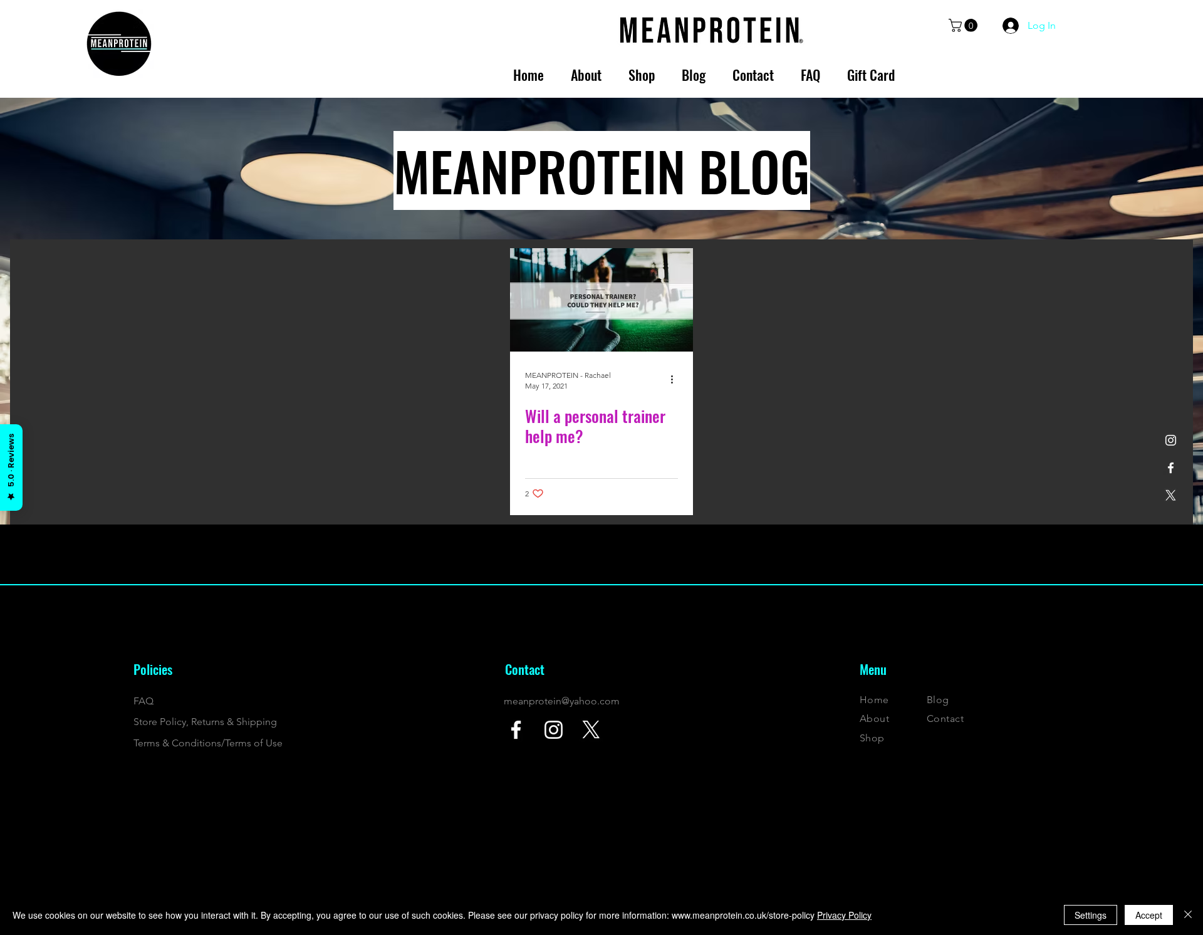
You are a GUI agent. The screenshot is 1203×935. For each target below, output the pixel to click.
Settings (1091, 915)
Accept (1148, 915)
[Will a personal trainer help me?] (601, 300)
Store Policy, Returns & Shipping (205, 722)
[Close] (1187, 915)
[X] (1171, 495)
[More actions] (676, 379)
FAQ (143, 701)
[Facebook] (1171, 468)
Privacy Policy (844, 915)
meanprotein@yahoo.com (562, 701)
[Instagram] (1171, 440)
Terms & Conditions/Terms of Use (208, 743)
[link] (965, 25)
